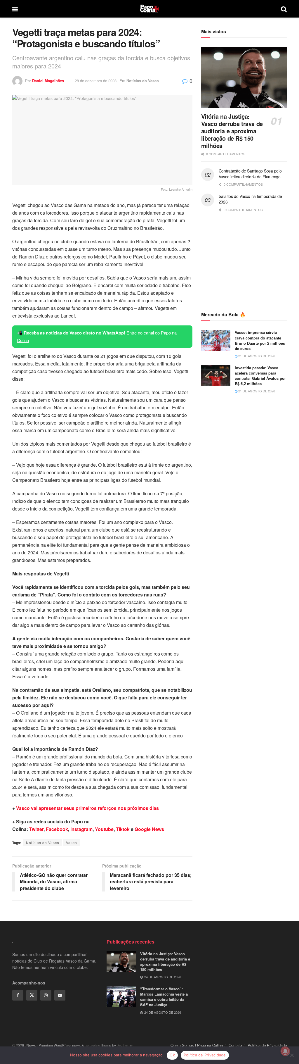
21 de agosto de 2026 (256, 355)
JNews (30, 1045)
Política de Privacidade (267, 1045)
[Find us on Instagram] (45, 995)
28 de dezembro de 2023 (96, 80)
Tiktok (123, 829)
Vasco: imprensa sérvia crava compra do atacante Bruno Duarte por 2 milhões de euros (260, 340)
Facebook (57, 829)
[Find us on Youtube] (59, 995)
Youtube (104, 829)
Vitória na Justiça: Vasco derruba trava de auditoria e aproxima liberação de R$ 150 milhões (232, 131)
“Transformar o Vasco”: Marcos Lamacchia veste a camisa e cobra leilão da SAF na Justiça (164, 997)
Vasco (71, 842)
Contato (235, 1045)
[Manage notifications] (285, 1051)
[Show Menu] (15, 9)
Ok (172, 1055)
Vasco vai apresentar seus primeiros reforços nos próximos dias (87, 808)
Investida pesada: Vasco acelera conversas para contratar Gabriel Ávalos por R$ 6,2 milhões (260, 376)
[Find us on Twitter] (31, 995)
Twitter (36, 829)
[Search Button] (284, 9)
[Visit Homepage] (149, 9)
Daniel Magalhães (48, 80)
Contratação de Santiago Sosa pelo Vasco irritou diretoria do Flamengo (250, 174)
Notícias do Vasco (142, 80)
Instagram (81, 829)
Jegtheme (125, 1045)
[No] (292, 1055)
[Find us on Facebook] (17, 995)
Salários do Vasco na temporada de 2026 (250, 199)
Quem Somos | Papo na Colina (197, 1045)
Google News (149, 829)
